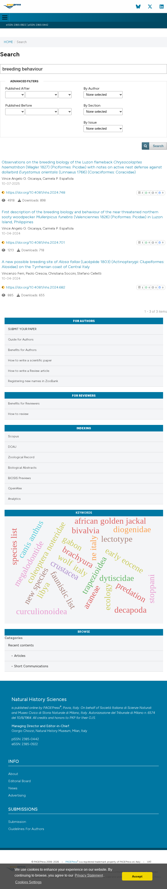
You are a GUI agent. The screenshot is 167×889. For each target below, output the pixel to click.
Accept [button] (137, 876)
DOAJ (12, 447)
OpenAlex (15, 488)
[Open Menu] (4, 17)
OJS (92, 718)
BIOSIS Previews (19, 478)
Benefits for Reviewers (24, 403)
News (12, 788)
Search (158, 146)
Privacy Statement (89, 875)
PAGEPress (51, 708)
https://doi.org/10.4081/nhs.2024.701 (35, 242)
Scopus (13, 436)
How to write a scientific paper (30, 360)
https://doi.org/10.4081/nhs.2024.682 (35, 287)
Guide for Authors (20, 339)
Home (8, 42)
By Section (92, 105)
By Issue (90, 122)
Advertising (17, 795)
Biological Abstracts (22, 468)
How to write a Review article (28, 371)
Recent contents (21, 645)
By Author (91, 88)
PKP (72, 718)
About (13, 774)
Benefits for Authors (22, 350)
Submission (17, 822)
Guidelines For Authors (26, 829)
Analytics (14, 499)
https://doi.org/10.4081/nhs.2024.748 (35, 192)
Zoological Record (21, 457)
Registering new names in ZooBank (33, 381)
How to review (18, 414)
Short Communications (31, 666)
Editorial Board (19, 781)
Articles (19, 656)
